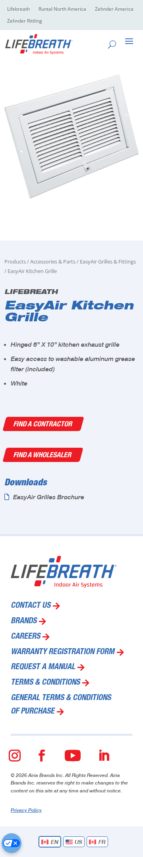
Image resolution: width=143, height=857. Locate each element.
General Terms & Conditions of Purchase (61, 705)
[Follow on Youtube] (73, 755)
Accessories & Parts (52, 261)
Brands (24, 622)
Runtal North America (62, 9)
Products (15, 261)
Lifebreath (18, 9)
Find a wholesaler (43, 454)
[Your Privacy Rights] (11, 843)
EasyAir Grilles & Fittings (108, 261)
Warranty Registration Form (62, 653)
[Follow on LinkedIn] (104, 755)
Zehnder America (114, 9)
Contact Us (30, 606)
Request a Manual (43, 668)
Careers (25, 637)
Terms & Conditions (45, 683)
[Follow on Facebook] (42, 755)
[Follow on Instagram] (15, 755)
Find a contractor (43, 424)
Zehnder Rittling (24, 21)
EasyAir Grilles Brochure (48, 496)
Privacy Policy (26, 810)
